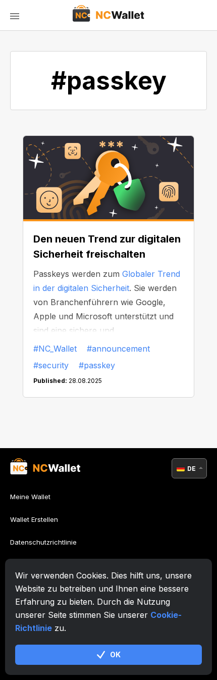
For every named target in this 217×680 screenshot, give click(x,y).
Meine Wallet (30, 497)
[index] (109, 15)
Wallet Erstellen (34, 519)
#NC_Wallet (55, 349)
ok (115, 654)
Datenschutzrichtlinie (43, 542)
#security (51, 365)
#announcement (118, 349)
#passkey (97, 365)
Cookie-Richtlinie (37, 565)
